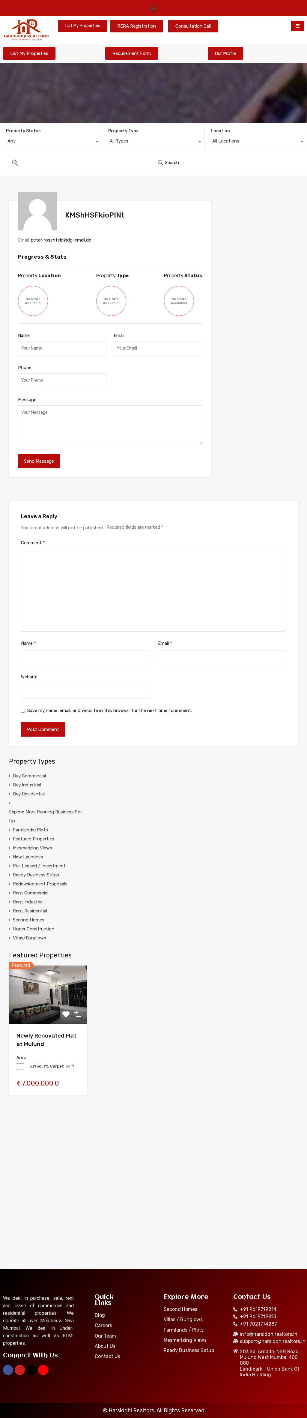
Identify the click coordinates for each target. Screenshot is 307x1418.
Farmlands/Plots (30, 830)
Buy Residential (29, 794)
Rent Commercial (30, 893)
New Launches (28, 857)
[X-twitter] (31, 1370)
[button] (154, 8)
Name (24, 335)
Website (29, 677)
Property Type (123, 131)
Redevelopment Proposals (40, 884)
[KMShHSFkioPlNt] (37, 211)
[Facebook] (8, 1370)
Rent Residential (30, 911)
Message (27, 399)
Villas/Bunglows (29, 938)
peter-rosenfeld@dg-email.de (61, 240)
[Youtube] (20, 1370)
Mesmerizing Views (32, 848)
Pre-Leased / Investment (39, 866)
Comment (33, 542)
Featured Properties (33, 839)
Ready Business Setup (36, 875)
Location (220, 131)
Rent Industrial (28, 902)
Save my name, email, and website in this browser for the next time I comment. (109, 710)
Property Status (23, 131)
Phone (24, 367)
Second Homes (28, 920)
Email (119, 335)
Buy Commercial (29, 776)
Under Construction (33, 929)
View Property (48, 1012)
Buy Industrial (27, 785)
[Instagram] (43, 1370)
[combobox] (51, 142)
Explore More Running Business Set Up (45, 816)
